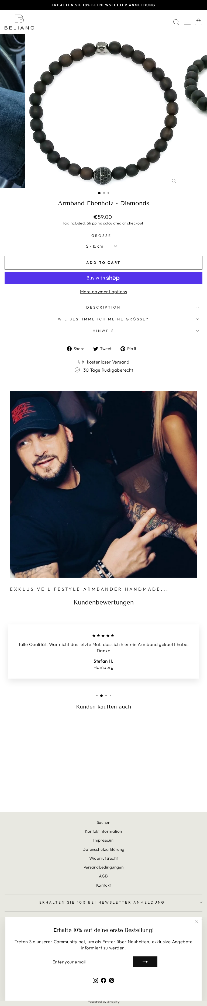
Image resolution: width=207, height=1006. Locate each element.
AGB (103, 876)
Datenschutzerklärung (103, 849)
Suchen (103, 822)
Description (103, 307)
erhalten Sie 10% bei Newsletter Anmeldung (102, 902)
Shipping (94, 223)
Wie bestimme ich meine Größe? (103, 319)
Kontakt (103, 885)
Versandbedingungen (103, 867)
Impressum (103, 840)
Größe (101, 235)
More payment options (103, 291)
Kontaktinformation (103, 831)
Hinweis (103, 331)
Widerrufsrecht (103, 858)
